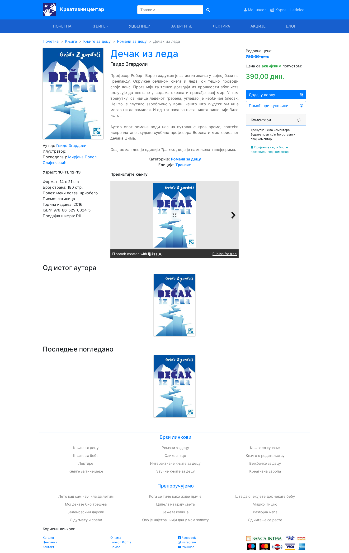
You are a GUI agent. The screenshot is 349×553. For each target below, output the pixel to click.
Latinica (297, 9)
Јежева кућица (175, 512)
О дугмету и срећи (86, 520)
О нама (115, 537)
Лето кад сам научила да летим (85, 496)
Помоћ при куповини (268, 105)
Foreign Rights (120, 542)
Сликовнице (175, 455)
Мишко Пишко (265, 504)
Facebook (188, 537)
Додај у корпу (262, 94)
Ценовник (50, 542)
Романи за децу (132, 41)
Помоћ (115, 547)
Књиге (71, 41)
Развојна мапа (265, 512)
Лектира (221, 26)
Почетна (62, 26)
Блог (291, 26)
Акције (258, 26)
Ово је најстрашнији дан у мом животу (175, 520)
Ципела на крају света (175, 504)
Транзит (183, 164)
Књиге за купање (265, 447)
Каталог (49, 537)
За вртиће (182, 26)
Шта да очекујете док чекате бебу (265, 496)
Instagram (188, 542)
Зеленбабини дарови (85, 512)
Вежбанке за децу (265, 463)
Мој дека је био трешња (86, 504)
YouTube (187, 547)
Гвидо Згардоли (71, 145)
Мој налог (256, 9)
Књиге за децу (97, 41)
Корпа (280, 9)
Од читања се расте (265, 520)
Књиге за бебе (86, 455)
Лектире (85, 463)
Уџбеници (140, 26)
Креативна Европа (265, 471)
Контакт (48, 547)
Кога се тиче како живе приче (175, 496)
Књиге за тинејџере (86, 471)
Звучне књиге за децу (175, 471)
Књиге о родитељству (265, 455)
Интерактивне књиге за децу (175, 463)
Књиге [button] (99, 26)
